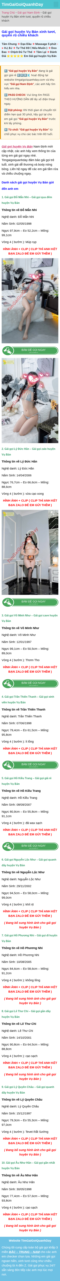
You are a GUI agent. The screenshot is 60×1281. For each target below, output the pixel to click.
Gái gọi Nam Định (29, 12)
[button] (56, 4)
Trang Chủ (8, 12)
